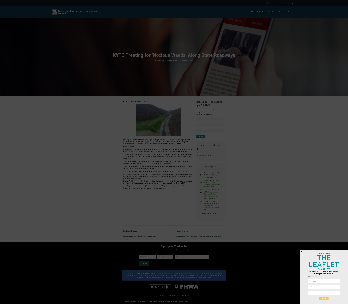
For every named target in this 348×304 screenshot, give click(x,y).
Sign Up (324, 299)
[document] (174, 152)
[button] (301, 251)
